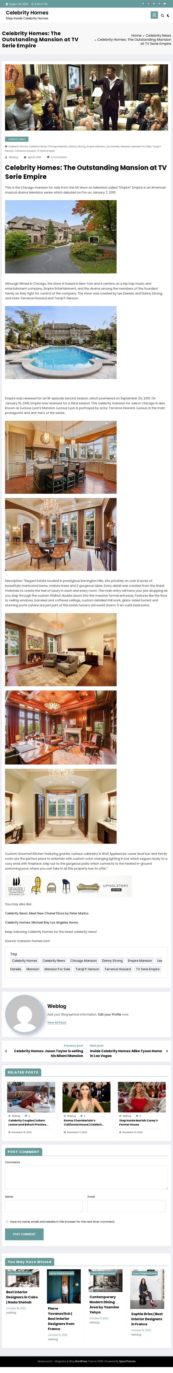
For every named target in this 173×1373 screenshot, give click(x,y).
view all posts (56, 1022)
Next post (96, 1045)
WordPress (81, 1361)
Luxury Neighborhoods (20, 1273)
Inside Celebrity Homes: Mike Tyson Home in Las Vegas (126, 1053)
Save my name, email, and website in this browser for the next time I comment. (62, 1222)
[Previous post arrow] (6, 1051)
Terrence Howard (25, 151)
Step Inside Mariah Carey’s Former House (138, 1123)
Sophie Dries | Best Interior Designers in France (147, 1319)
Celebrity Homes (27, 12)
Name (9, 1197)
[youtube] (165, 4)
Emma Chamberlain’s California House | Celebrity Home (83, 1123)
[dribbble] (154, 4)
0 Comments (59, 157)
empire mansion (95, 146)
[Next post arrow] (167, 1051)
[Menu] (154, 15)
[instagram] (159, 4)
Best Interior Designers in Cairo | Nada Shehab (22, 1297)
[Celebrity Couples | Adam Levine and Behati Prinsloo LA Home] (31, 1097)
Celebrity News (17, 139)
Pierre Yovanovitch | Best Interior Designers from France (61, 1318)
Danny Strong (77, 146)
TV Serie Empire (45, 151)
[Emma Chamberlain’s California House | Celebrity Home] (86, 1097)
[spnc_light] (168, 15)
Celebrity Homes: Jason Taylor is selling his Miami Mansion (48, 1053)
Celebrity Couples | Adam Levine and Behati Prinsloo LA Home (27, 1123)
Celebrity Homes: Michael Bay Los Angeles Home (41, 922)
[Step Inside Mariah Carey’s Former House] (142, 1097)
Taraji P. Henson (87, 969)
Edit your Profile (109, 1014)
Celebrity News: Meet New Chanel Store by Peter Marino (47, 913)
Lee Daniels (112, 146)
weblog (13, 157)
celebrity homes (18, 146)
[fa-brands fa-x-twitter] (148, 4)
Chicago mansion (58, 146)
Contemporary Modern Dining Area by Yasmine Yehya (104, 1305)
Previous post (73, 1045)
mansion (125, 146)
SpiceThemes (127, 1361)
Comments (12, 1162)
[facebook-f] (143, 4)
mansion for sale (141, 146)
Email (91, 1197)
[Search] (162, 15)
